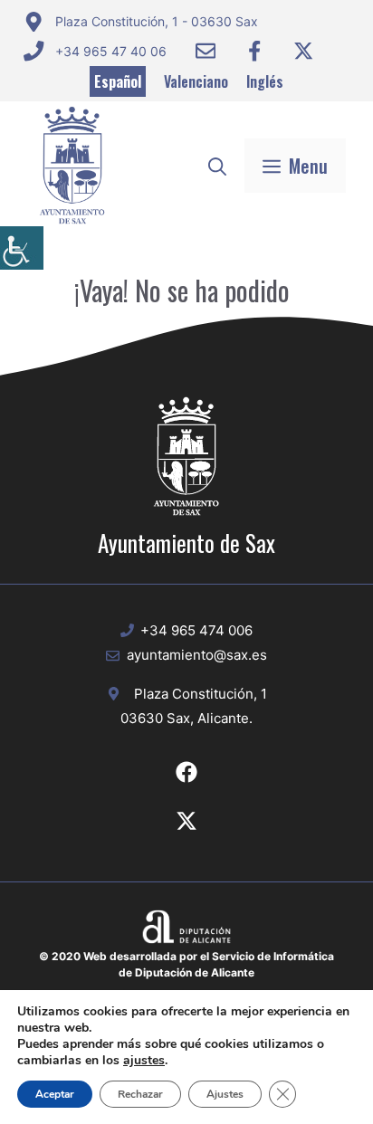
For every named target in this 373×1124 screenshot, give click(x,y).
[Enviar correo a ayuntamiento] (205, 50)
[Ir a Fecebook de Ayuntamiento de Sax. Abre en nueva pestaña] (186, 772)
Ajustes (225, 1094)
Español (117, 81)
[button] (217, 165)
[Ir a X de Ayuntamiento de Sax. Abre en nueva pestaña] (186, 820)
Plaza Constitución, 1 (200, 693)
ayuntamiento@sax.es (197, 654)
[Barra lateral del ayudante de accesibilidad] (21, 248)
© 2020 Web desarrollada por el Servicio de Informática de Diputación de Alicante (186, 964)
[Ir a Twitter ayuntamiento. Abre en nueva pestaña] (303, 50)
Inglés (264, 81)
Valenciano (196, 81)
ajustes (144, 1061)
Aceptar (54, 1094)
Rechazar (140, 1094)
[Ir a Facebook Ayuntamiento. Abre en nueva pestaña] (254, 50)
